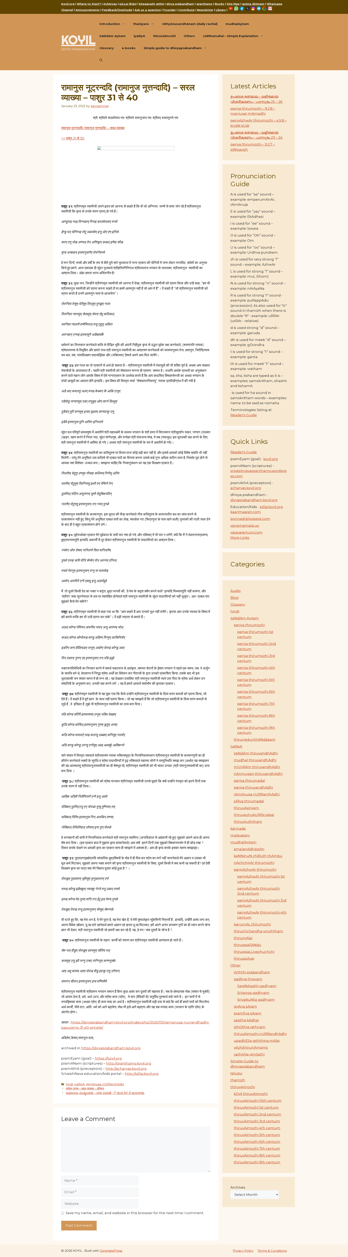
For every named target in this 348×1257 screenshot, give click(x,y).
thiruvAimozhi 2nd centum (257, 1114)
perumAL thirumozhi (252, 924)
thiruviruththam (248, 822)
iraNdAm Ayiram (112, 36)
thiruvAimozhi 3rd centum (257, 1121)
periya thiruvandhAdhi (253, 787)
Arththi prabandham (252, 972)
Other (235, 965)
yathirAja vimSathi (249, 1054)
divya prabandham (180, 3)
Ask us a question (148, 9)
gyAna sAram (245, 1006)
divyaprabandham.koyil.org (254, 500)
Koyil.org (68, 3)
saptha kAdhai (246, 1020)
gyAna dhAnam (253, 3)
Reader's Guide (243, 415)
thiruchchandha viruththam (258, 931)
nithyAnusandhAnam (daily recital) (190, 24)
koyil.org (270, 459)
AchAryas (110, 3)
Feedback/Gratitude (117, 9)
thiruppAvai (244, 958)
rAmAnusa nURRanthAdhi (105, 1084)
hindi (69, 1084)
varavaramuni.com (246, 532)
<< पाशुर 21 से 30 (73, 138)
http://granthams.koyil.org (128, 1063)
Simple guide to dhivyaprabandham (173, 48)
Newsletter (205, 9)
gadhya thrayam (248, 979)
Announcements (88, 9)
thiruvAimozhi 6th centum (257, 1142)
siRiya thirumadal (249, 801)
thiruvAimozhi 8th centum (257, 1155)
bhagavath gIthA (151, 3)
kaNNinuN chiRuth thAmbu (258, 856)
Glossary (106, 48)
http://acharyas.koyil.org (126, 1069)
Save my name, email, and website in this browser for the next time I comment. (135, 1213)
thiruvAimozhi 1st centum (256, 1107)
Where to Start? (89, 3)
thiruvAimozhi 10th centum (258, 1101)
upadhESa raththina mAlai (257, 1041)
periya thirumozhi (249, 625)
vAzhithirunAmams (251, 1047)
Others (189, 36)
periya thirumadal (249, 781)
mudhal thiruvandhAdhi (255, 760)
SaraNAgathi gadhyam (257, 986)
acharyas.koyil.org (245, 488)
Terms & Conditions (272, 1251)
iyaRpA (139, 36)
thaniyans (141, 24)
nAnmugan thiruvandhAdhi (258, 774)
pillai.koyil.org (271, 507)
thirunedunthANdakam (255, 739)
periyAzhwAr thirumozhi (255, 870)
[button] (101, 60)
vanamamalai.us (244, 526)
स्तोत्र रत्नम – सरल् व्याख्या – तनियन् (85, 1088)
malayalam (240, 835)
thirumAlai (243, 938)
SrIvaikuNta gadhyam (256, 1000)
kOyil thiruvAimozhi (251, 1094)
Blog (234, 598)
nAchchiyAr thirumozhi (254, 863)
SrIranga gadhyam (253, 993)
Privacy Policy (243, 1251)
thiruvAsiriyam (246, 808)
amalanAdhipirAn (249, 849)
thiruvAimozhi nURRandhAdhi (260, 1034)
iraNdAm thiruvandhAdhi (256, 753)
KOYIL (78, 39)
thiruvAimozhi (164, 36)
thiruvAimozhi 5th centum (257, 1135)
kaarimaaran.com (245, 512)
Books (219, 3)
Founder (169, 9)
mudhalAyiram (237, 24)
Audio (235, 591)
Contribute (186, 9)
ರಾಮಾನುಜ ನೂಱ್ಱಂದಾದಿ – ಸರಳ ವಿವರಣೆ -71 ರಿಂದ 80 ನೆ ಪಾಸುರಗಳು (105, 1093)
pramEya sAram (247, 1013)
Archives (237, 1187)
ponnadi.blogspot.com (250, 519)
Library (221, 9)
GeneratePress (111, 1251)
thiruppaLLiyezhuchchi (254, 952)
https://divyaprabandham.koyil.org (111, 1048)
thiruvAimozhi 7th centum (257, 1148)
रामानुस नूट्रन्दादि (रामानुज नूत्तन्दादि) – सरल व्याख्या (92, 128)
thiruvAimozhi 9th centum (257, 1162)
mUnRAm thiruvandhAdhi (257, 767)
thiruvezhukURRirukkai (254, 815)
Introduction (109, 24)
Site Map (233, 3)
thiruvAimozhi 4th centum (257, 1128)
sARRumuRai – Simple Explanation (230, 36)
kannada (238, 828)
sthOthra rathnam (249, 1027)
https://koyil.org (108, 1058)
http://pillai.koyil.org (141, 1074)
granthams (204, 3)
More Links (239, 538)
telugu (236, 1073)
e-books (129, 48)
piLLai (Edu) (128, 3)
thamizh (237, 1080)
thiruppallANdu (247, 945)
